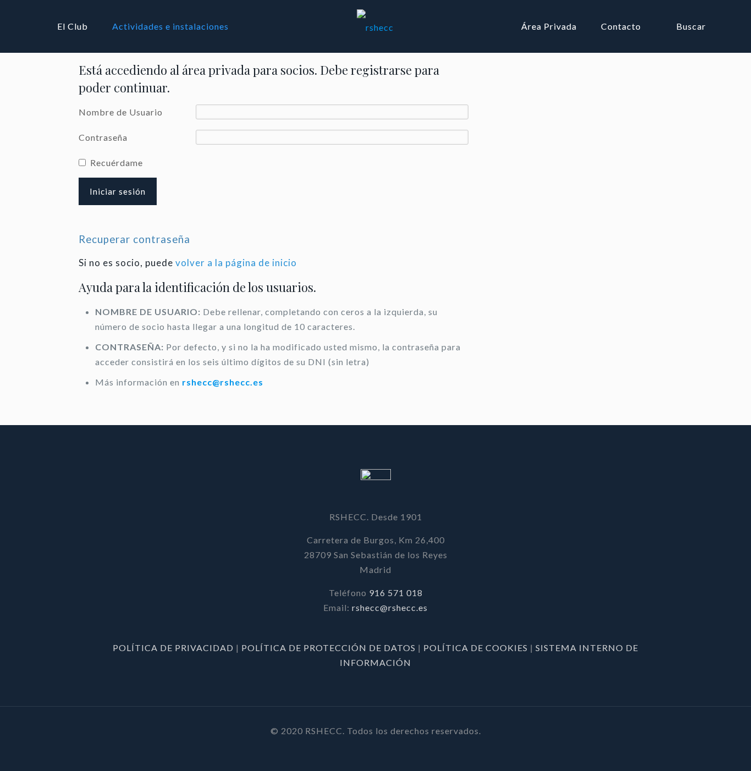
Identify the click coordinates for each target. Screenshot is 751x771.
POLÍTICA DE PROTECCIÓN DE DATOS (329, 647)
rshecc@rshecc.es (222, 382)
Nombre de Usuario (121, 112)
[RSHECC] (375, 26)
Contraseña (103, 137)
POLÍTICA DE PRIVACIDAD (174, 647)
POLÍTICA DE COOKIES (475, 647)
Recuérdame (116, 162)
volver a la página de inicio (236, 262)
